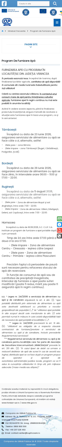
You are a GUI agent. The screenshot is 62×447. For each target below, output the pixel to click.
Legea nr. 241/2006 (22, 323)
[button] (31, 44)
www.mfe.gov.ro (29, 402)
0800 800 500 (20, 426)
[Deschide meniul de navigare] (57, 22)
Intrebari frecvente (17, 31)
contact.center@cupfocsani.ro (25, 433)
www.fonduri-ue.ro (10, 402)
